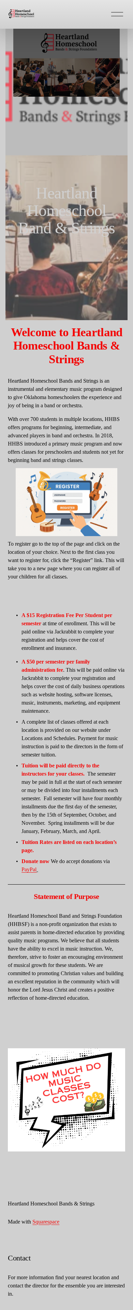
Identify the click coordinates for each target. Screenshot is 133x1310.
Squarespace (45, 1222)
